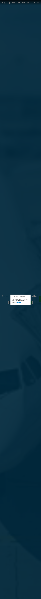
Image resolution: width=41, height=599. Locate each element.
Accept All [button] (19, 302)
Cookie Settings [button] (15, 302)
